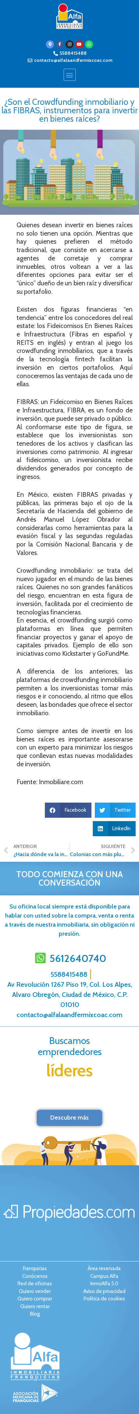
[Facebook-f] (60, 44)
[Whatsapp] (89, 44)
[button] (69, 75)
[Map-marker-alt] (50, 44)
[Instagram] (69, 44)
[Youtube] (79, 44)
